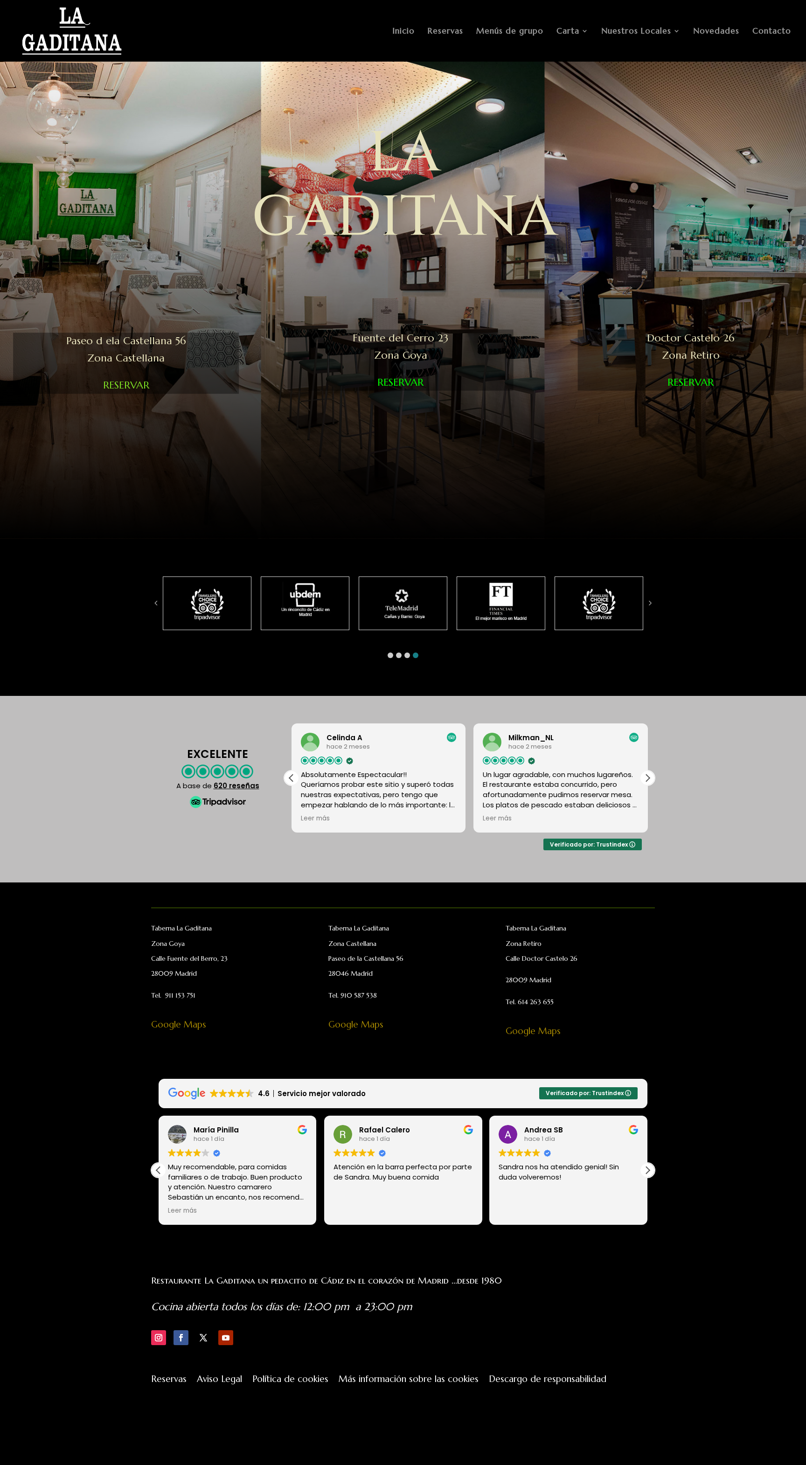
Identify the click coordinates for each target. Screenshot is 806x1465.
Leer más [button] (315, 818)
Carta (567, 32)
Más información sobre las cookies (409, 1379)
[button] (390, 655)
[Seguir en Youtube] (225, 1337)
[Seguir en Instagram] (158, 1337)
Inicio (404, 32)
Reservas (445, 32)
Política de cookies (290, 1379)
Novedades (716, 32)
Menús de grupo (509, 32)
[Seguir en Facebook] (181, 1337)
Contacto (771, 32)
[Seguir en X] (203, 1337)
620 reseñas (236, 786)
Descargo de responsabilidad (547, 1379)
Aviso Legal (219, 1379)
